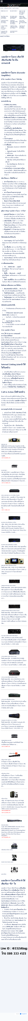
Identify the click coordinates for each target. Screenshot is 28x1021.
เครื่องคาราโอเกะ (4, 798)
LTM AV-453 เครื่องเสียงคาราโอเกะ (8, 699)
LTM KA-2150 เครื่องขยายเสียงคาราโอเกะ (9, 677)
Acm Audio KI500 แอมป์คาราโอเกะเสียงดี (9, 636)
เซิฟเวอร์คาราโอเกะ (4, 825)
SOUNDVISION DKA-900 (6, 740)
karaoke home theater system (7, 862)
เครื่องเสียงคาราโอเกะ (5, 773)
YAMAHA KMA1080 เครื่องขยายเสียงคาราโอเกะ (10, 610)
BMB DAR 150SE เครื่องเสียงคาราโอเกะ (8, 565)
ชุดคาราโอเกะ (3, 874)
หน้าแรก (1, 8)
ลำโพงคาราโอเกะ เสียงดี (6, 760)
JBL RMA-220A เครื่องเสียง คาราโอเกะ (8, 522)
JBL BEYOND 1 (4, 470)
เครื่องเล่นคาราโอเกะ (8, 8)
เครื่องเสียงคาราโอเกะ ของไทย (7, 850)
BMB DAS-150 (4, 444)
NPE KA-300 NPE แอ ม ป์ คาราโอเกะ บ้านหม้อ (10, 495)
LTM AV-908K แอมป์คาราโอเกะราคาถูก (9, 656)
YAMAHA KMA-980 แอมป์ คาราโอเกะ (8, 585)
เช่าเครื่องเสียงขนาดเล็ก (14, 939)
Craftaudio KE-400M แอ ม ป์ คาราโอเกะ (9, 720)
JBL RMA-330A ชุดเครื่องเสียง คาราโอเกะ (9, 545)
